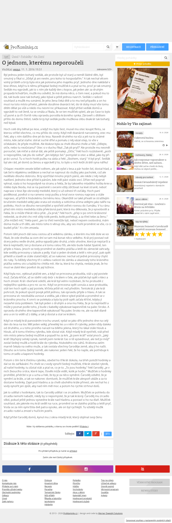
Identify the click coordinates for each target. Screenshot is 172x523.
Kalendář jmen (79, 495)
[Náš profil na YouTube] (142, 469)
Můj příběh (50, 495)
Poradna (48, 489)
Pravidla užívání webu (12, 489)
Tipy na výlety (107, 480)
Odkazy (5, 495)
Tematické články (52, 492)
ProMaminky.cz (70, 513)
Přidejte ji (84, 426)
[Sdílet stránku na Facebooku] (80, 433)
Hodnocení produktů (82, 498)
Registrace (133, 46)
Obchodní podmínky (11, 492)
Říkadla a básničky (53, 498)
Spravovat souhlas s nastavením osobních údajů (148, 520)
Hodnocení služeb (81, 501)
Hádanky (49, 504)
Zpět (6, 56)
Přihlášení (157, 46)
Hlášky (76, 486)
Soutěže (105, 492)
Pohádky (26, 56)
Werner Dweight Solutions (110, 513)
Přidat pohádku (143, 63)
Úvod (15, 56)
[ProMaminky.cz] (22, 47)
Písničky (76, 483)
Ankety (104, 495)
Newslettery (149, 490)
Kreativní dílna (51, 483)
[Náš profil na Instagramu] (86, 469)
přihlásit (73, 451)
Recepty (48, 486)
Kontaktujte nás (9, 483)
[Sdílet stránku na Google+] (96, 433)
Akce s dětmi (79, 492)
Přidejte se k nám (10, 486)
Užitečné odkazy (108, 483)
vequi (16, 69)
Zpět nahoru (7, 501)
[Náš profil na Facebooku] (29, 469)
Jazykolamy (50, 501)
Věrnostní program (110, 489)
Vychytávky (78, 489)
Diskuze (48, 480)
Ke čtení (39, 56)
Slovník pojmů (107, 486)
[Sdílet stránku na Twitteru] (88, 433)
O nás (4, 480)
